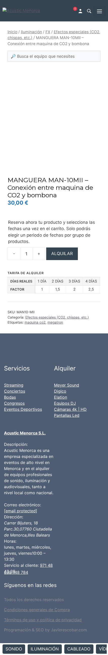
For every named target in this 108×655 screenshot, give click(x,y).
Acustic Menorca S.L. (25, 432)
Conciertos (14, 391)
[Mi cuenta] (81, 11)
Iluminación (31, 31)
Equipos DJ (65, 403)
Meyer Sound (66, 385)
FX (47, 31)
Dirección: (13, 516)
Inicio (12, 31)
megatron (55, 322)
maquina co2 (35, 322)
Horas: (10, 541)
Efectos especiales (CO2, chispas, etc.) (57, 317)
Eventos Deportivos (23, 409)
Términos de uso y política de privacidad (43, 619)
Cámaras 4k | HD (70, 409)
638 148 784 (16, 572)
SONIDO (14, 648)
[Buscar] (88, 11)
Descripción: (16, 444)
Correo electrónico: (22, 504)
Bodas (10, 397)
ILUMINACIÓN (45, 648)
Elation (60, 397)
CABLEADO (78, 648)
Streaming (13, 385)
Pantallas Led (66, 415)
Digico (60, 391)
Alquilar (62, 253)
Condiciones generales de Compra (37, 609)
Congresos (14, 403)
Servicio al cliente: (21, 565)
